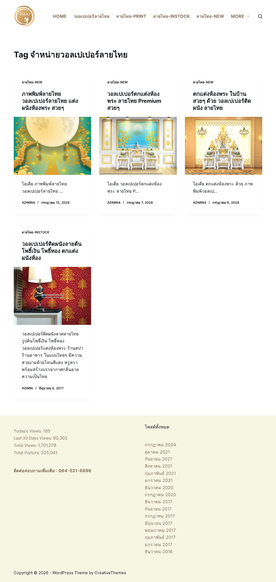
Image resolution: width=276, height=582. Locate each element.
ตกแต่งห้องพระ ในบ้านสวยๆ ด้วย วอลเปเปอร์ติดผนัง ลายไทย (222, 101)
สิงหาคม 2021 (158, 466)
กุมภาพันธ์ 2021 (160, 473)
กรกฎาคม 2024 (160, 444)
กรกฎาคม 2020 (160, 494)
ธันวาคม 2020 (159, 487)
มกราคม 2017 (158, 544)
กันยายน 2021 (158, 459)
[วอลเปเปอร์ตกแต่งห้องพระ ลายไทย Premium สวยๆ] (138, 146)
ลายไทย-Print (131, 16)
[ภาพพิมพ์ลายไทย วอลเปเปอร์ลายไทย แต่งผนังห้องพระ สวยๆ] (52, 146)
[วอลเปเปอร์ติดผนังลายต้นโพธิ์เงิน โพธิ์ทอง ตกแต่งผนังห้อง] (52, 296)
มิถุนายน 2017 (158, 523)
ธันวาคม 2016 (158, 551)
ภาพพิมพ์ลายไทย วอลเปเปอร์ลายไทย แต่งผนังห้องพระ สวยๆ (50, 101)
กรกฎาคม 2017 (160, 516)
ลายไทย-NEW (210, 16)
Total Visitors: (27, 452)
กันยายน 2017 (158, 509)
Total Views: (26, 445)
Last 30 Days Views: (33, 438)
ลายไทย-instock (171, 16)
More (237, 16)
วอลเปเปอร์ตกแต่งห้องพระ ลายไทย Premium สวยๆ (134, 101)
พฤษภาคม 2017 (160, 530)
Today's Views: (28, 431)
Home (60, 16)
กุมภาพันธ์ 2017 (160, 537)
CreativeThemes (110, 572)
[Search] (260, 16)
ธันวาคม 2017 (158, 501)
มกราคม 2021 (158, 480)
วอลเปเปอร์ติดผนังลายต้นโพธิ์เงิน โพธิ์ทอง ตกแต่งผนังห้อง (52, 251)
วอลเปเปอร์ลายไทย (91, 16)
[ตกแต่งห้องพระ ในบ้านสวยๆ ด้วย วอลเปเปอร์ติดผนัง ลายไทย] (223, 146)
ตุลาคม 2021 (157, 452)
